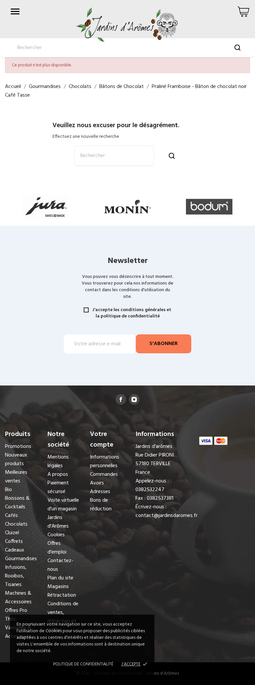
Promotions (18, 446)
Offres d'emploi (56, 548)
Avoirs (97, 483)
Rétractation (61, 595)
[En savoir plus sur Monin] (127, 207)
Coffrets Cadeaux (14, 546)
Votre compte (101, 439)
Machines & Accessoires (18, 597)
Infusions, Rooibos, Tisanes (16, 576)
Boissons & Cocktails (17, 502)
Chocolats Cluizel (16, 528)
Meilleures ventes (16, 476)
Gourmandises (21, 559)
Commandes (104, 474)
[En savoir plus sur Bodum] (209, 207)
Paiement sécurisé (58, 487)
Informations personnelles (104, 461)
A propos (57, 474)
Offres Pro (16, 610)
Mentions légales (58, 461)
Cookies (56, 535)
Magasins (58, 586)
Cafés (11, 515)
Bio (8, 489)
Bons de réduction (101, 504)
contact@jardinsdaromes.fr (166, 515)
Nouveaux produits (16, 459)
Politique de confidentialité (83, 664)
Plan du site (60, 578)
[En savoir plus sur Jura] (46, 207)
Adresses (100, 491)
